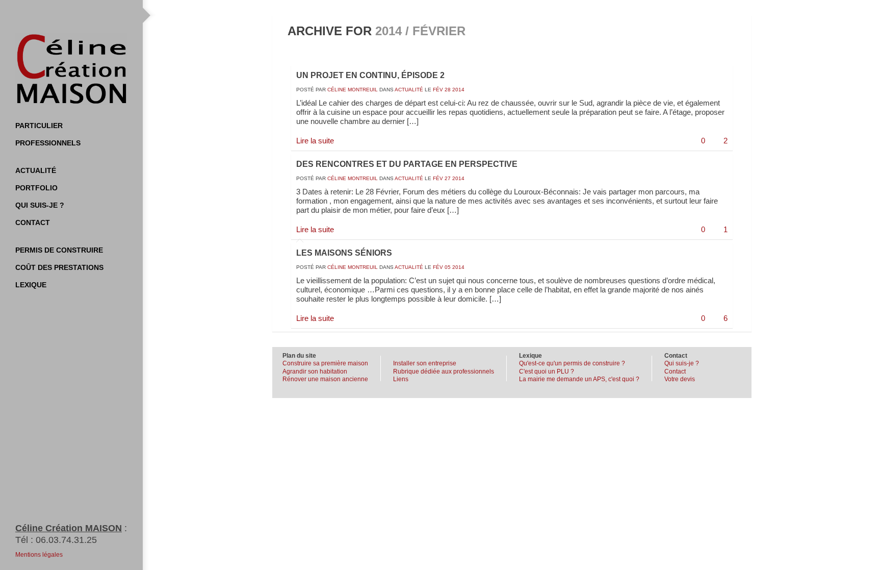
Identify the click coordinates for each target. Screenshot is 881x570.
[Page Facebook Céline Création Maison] (61, 15)
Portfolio (36, 188)
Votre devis (679, 379)
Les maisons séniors (344, 253)
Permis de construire (59, 250)
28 (448, 89)
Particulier (39, 125)
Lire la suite (315, 140)
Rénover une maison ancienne (325, 379)
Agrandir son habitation (314, 371)
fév (438, 89)
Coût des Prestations (59, 267)
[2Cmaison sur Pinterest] (81, 15)
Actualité (35, 170)
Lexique (30, 285)
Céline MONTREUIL (352, 89)
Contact (32, 222)
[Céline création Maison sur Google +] (102, 15)
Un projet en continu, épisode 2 (370, 75)
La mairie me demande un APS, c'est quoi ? (579, 379)
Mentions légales (39, 554)
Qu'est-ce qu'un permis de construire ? (572, 363)
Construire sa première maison (325, 363)
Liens (400, 379)
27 (448, 178)
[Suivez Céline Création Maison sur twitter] (41, 15)
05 (448, 267)
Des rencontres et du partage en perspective (406, 164)
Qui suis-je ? (39, 205)
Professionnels (48, 143)
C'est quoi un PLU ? (546, 371)
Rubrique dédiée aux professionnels (443, 371)
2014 (458, 89)
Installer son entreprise (424, 363)
